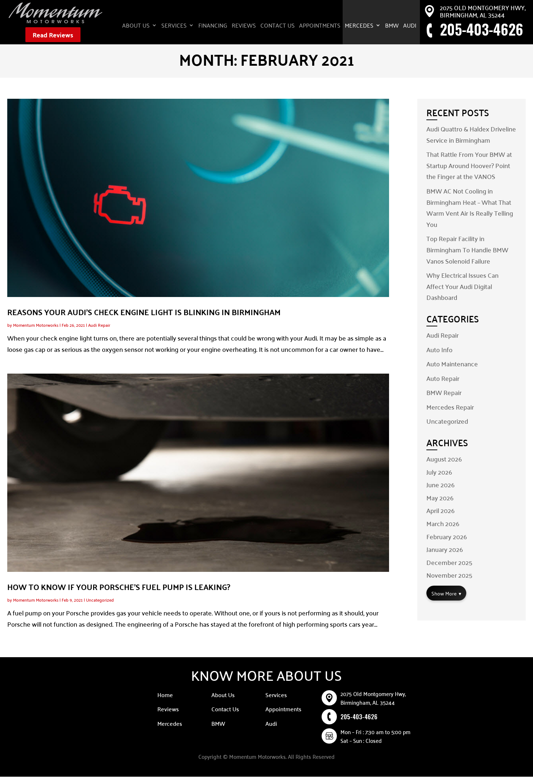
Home (165, 694)
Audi (409, 26)
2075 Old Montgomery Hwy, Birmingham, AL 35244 (483, 10)
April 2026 (440, 510)
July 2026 (439, 472)
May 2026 (440, 498)
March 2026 (442, 523)
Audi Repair (99, 325)
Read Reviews (53, 35)
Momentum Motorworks (35, 325)
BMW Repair (444, 392)
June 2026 (440, 485)
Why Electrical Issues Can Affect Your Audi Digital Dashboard (462, 286)
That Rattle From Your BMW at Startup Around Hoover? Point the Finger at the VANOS (469, 165)
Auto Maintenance (452, 364)
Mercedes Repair (450, 407)
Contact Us (277, 26)
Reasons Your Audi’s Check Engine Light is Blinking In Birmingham (144, 311)
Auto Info (439, 349)
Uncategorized (100, 599)
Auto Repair (442, 378)
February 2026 (446, 536)
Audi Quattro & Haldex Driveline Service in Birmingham (471, 134)
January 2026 (444, 549)
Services (174, 26)
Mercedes (359, 26)
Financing (212, 26)
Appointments (319, 26)
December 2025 (449, 562)
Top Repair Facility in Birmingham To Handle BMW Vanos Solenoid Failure (467, 249)
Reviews (244, 26)
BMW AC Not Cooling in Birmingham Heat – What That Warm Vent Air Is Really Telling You (469, 207)
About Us (136, 26)
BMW (392, 26)
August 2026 (444, 459)
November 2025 (449, 575)
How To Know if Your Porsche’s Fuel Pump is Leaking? (118, 586)
